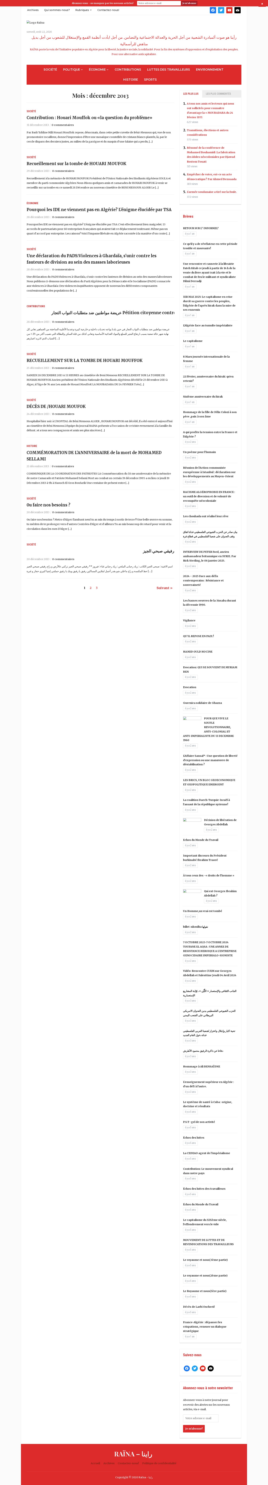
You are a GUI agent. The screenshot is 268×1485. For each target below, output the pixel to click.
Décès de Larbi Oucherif (199, 1306)
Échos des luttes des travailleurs (204, 1188)
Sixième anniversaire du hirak (203, 396)
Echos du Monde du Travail (200, 840)
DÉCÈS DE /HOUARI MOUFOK (56, 406)
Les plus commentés (218, 93)
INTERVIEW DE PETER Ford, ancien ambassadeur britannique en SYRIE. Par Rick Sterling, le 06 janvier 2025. (209, 556)
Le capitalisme (193, 341)
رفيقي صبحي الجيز (158, 551)
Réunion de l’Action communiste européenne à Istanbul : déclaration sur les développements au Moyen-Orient (209, 472)
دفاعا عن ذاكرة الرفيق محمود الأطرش (203, 1050)
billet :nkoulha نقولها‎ (195, 926)
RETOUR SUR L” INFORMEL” (201, 228)
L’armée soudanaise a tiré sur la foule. (212, 192)
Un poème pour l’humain (199, 452)
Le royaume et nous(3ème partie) (205, 1260)
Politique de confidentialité (159, 1463)
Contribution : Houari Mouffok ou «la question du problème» (89, 117)
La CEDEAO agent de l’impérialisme (206, 1153)
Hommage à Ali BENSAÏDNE (201, 1066)
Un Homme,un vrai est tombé (202, 911)
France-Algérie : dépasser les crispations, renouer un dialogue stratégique (204, 1327)
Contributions (128, 69)
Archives (33, 10)
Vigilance (189, 620)
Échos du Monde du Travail (200, 1204)
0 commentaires (63, 125)
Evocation (189, 687)
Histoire (130, 79)
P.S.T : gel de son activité (199, 1122)
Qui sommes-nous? (57, 10)
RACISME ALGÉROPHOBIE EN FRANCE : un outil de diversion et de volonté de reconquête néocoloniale (209, 496)
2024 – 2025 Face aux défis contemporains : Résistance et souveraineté (203, 580)
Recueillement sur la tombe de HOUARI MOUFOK (76, 163)
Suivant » (164, 588)
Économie (97, 69)
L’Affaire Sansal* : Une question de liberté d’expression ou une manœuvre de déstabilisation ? (210, 760)
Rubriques (82, 10)
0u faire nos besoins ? (48, 505)
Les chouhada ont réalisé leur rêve (205, 516)
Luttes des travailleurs (168, 69)
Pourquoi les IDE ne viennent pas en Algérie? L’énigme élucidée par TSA (99, 209)
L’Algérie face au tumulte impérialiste (207, 325)
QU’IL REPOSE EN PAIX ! (198, 636)
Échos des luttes (193, 1137)
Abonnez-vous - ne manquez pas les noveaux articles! (102, 3)
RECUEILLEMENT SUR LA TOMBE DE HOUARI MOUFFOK (85, 360)
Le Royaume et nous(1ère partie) (204, 1291)
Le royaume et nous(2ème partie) (205, 1275)
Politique (71, 69)
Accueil (95, 1463)
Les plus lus (191, 93)
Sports (150, 79)
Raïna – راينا (133, 1453)
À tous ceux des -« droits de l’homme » (208, 875)
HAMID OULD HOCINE (197, 651)
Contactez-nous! (108, 10)
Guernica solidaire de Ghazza (202, 703)
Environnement (210, 69)
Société (50, 69)
